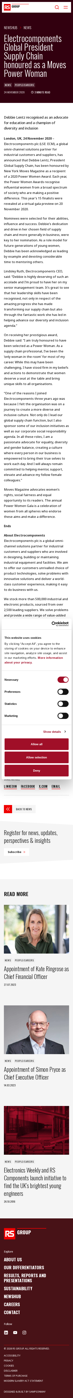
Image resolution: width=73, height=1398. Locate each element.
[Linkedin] (6, 1332)
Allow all (36, 744)
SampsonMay (37, 1391)
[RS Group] (16, 7)
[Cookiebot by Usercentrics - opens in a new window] (52, 624)
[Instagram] (24, 1332)
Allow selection (36, 757)
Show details (52, 731)
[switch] (63, 692)
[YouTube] (15, 1332)
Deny (36, 770)
